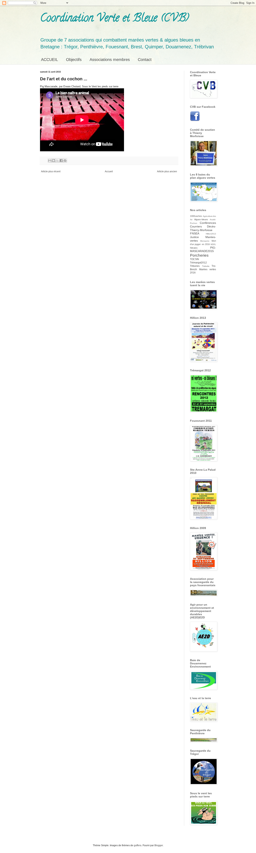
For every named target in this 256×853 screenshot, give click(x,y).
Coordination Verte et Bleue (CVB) (114, 19)
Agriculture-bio (209, 216)
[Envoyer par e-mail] (50, 160)
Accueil (109, 171)
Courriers (196, 226)
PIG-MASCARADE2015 (203, 249)
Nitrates (194, 248)
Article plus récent (50, 171)
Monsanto (204, 241)
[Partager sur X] (57, 160)
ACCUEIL (49, 59)
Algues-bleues (201, 219)
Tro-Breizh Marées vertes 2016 (203, 269)
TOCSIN (194, 259)
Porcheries (199, 255)
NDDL (213, 244)
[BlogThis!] (54, 160)
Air (191, 219)
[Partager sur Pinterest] (65, 160)
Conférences (208, 222)
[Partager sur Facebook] (61, 160)
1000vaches (196, 216)
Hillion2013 (211, 234)
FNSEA (194, 233)
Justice (194, 237)
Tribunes (195, 266)
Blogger (158, 845)
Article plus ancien (167, 171)
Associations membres (110, 59)
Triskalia (205, 266)
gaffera (137, 845)
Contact (145, 59)
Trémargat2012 (198, 262)
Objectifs (74, 59)
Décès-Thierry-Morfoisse (203, 228)
